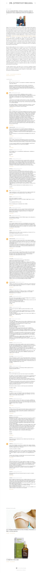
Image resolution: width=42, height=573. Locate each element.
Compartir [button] (7, 74)
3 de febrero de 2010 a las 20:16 (17, 415)
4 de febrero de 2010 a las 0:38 (17, 477)
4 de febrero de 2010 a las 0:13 (17, 471)
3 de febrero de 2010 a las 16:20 (19, 238)
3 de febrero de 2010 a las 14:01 (17, 168)
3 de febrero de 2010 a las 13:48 (16, 158)
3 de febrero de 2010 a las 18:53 (15, 372)
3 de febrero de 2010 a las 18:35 (16, 366)
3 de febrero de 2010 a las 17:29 (16, 296)
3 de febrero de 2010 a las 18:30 (18, 356)
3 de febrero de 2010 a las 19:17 (17, 398)
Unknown (11, 443)
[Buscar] (35, 3)
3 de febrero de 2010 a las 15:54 (17, 221)
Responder (11, 90)
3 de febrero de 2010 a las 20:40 (17, 443)
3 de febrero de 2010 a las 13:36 (19, 127)
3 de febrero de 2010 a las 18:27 (17, 342)
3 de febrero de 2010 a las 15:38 (16, 207)
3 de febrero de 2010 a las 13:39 (17, 149)
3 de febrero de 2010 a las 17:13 (18, 258)
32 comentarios (12, 561)
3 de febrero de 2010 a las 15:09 (15, 190)
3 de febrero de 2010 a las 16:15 (16, 230)
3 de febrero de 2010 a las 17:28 (16, 289)
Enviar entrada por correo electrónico (15, 74)
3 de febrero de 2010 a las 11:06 (15, 92)
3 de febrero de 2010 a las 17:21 (19, 282)
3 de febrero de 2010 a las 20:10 (15, 407)
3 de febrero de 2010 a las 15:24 (16, 196)
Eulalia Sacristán (12, 127)
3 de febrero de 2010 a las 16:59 (16, 250)
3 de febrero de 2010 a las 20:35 (17, 437)
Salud (10, 75)
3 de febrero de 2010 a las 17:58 (16, 307)
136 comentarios (12, 533)
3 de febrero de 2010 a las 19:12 (17, 391)
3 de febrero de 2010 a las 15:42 (15, 215)
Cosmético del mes (12, 560)
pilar (10, 92)
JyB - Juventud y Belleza (21, 3)
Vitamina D (13, 75)
